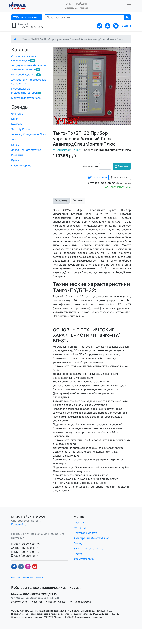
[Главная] (15, 39)
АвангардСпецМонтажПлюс (29, 134)
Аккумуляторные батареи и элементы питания (28, 67)
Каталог (20, 49)
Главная (79, 522)
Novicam (16, 124)
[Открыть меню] (128, 6)
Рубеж (15, 160)
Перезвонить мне (119, 187)
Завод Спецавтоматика (26, 150)
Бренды (20, 107)
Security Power (20, 129)
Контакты (80, 527)
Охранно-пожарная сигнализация (23, 58)
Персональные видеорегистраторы (25, 90)
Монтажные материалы (26, 97)
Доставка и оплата (85, 533)
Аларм (15, 139)
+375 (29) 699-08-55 (26, 544)
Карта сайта (18, 524)
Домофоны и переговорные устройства (28, 81)
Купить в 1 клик (98, 177)
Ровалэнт (17, 155)
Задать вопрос (121, 177)
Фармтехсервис (21, 165)
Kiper (14, 118)
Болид (15, 144)
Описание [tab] (61, 200)
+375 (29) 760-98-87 (26, 552)
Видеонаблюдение (25, 74)
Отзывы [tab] (78, 200)
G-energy (17, 113)
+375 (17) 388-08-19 (27, 548)
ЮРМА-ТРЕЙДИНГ (23, 516)
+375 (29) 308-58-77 (26, 555)
